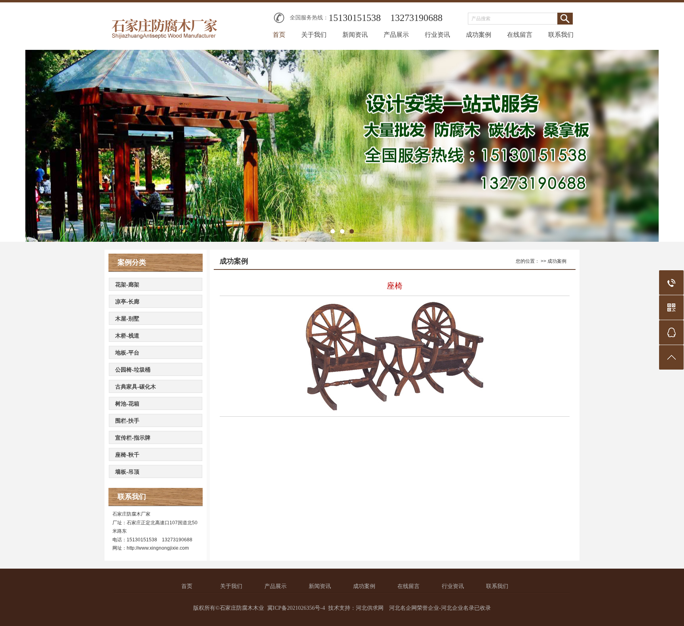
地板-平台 (127, 352)
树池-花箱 (127, 403)
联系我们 (561, 34)
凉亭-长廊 (127, 301)
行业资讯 (437, 34)
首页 (279, 34)
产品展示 (396, 34)
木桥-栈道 (127, 335)
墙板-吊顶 (127, 472)
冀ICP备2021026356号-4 (296, 608)
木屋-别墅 (127, 318)
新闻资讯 (355, 34)
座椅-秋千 (127, 454)
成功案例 (478, 34)
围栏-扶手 (127, 420)
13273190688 (416, 18)
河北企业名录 (457, 608)
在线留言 (519, 34)
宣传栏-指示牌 (132, 437)
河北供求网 (370, 608)
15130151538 (355, 18)
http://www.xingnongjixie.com (158, 548)
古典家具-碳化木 (135, 386)
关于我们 (314, 34)
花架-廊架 (127, 284)
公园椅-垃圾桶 (132, 369)
